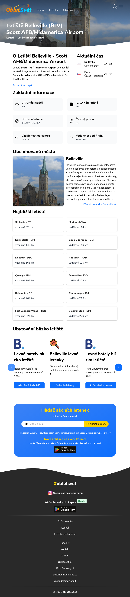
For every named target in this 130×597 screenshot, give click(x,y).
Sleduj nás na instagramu (68, 493)
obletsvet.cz (70, 592)
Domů (40, 10)
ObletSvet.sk (65, 562)
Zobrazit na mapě (22, 85)
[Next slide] (118, 367)
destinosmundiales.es (65, 574)
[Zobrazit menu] (121, 6)
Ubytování (69, 10)
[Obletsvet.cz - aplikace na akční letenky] (65, 449)
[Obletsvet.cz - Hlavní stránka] (19, 6)
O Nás (65, 555)
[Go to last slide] (11, 367)
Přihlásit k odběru (96, 424)
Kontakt (65, 549)
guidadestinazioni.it (65, 581)
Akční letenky (65, 521)
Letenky (53, 10)
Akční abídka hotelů (29, 385)
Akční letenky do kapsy (65, 502)
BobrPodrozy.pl (65, 568)
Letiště (65, 527)
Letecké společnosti (65, 534)
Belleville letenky (65, 385)
